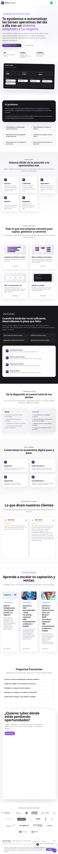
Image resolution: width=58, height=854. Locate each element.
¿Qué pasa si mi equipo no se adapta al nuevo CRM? (20, 692)
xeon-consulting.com (52, 841)
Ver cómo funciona (29, 45)
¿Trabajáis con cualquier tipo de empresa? (17, 688)
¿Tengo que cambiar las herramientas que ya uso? (20, 684)
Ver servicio (15, 266)
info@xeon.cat (36, 841)
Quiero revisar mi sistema (11, 45)
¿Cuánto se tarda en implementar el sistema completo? (21, 679)
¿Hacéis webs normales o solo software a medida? (20, 697)
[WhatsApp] (51, 2)
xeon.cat (44, 841)
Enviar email (9, 733)
